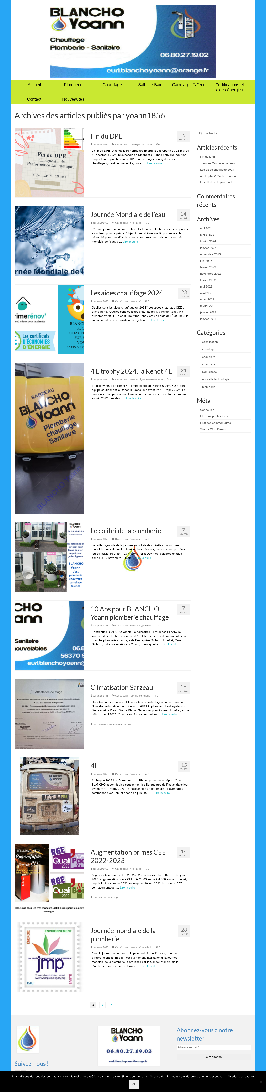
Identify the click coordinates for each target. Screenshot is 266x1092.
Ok (134, 1084)
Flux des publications (214, 416)
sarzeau (127, 724)
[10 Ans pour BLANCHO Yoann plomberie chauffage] (49, 635)
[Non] (261, 1082)
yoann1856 (102, 144)
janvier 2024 (208, 247)
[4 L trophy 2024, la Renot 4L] (49, 438)
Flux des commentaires (215, 422)
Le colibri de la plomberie (216, 182)
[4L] (49, 796)
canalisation (210, 341)
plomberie (147, 625)
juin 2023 (206, 260)
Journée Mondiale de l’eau (217, 163)
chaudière (208, 356)
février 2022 (208, 280)
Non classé (146, 144)
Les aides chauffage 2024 (217, 169)
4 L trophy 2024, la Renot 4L (219, 176)
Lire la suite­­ (154, 163)
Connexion (207, 410)
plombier (102, 724)
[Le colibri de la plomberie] (49, 557)
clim (94, 724)
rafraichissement (114, 724)
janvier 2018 (208, 318)
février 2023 (208, 267)
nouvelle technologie (152, 379)
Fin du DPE (207, 156)
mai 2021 (206, 286)
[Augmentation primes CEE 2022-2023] (49, 878)
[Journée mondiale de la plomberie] (49, 956)
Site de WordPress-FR (215, 429)
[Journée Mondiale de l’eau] (49, 240)
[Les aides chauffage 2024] (49, 319)
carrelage (208, 349)
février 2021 (208, 305)
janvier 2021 (208, 312)
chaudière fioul (100, 897)
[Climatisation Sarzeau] (49, 713)
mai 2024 (206, 228)
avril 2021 (206, 293)
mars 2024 (207, 235)
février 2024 (208, 241)
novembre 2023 (210, 254)
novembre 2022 (210, 273)
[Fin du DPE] (49, 162)
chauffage (135, 144)
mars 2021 (207, 299)
